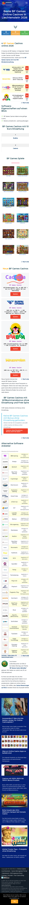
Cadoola (15, 148)
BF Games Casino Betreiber (18, 668)
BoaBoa (15, 138)
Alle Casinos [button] (6, 34)
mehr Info (27, 71)
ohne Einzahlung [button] (16, 34)
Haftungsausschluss (16, 873)
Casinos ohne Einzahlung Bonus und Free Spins (14, 431)
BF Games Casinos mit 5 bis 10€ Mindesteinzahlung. (13, 60)
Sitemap (4, 875)
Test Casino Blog (19, 875)
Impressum (5, 873)
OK (15, 901)
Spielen (27, 68)
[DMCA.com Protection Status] (14, 877)
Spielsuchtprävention (6, 885)
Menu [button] (24, 3)
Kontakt (10, 875)
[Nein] (27, 899)
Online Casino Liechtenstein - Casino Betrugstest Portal (14, 870)
